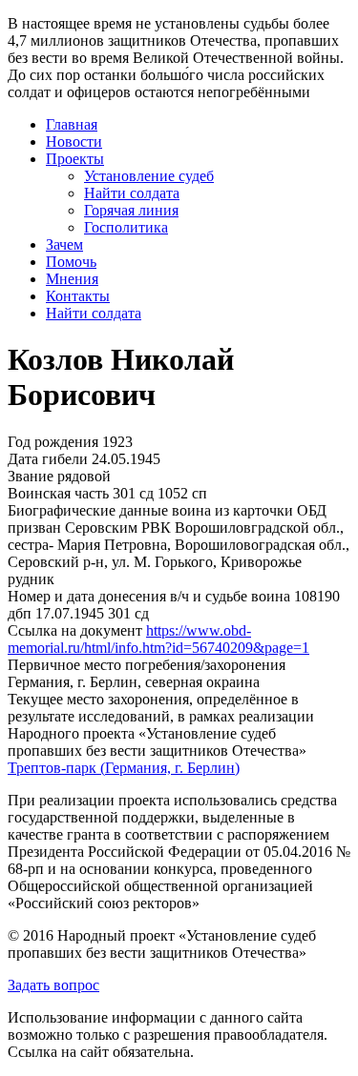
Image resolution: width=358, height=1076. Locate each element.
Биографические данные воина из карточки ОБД (167, 510)
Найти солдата (131, 193)
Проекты (75, 159)
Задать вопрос (53, 985)
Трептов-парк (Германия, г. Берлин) (124, 768)
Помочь (71, 262)
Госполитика (126, 227)
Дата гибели (48, 459)
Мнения (72, 279)
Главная (71, 124)
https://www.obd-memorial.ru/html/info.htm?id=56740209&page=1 (158, 639)
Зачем (64, 244)
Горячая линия (131, 210)
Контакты (78, 296)
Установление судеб (149, 176)
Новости (74, 141)
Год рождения (53, 442)
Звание (30, 476)
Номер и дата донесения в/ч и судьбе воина (149, 596)
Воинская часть (58, 493)
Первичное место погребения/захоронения (146, 665)
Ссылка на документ (75, 630)
